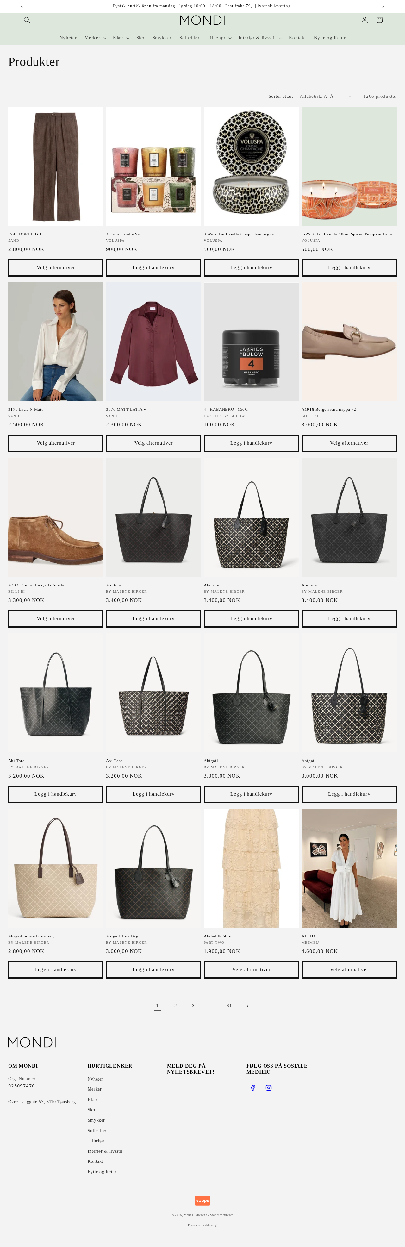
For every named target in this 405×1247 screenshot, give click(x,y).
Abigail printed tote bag (31, 936)
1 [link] (157, 1006)
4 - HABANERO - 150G (226, 409)
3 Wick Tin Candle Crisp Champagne (239, 234)
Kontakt (95, 1161)
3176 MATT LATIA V (126, 409)
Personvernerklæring (202, 1225)
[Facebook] (252, 1087)
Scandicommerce (221, 1215)
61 (229, 1005)
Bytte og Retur (102, 1171)
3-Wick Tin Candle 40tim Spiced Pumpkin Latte (347, 234)
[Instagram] (268, 1087)
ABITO (308, 936)
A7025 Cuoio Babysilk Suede (36, 585)
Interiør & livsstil (105, 1151)
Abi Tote (16, 760)
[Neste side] (247, 1006)
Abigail (211, 760)
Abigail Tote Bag (122, 936)
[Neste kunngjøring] (383, 6)
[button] (27, 20)
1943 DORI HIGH (24, 234)
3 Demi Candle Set (123, 234)
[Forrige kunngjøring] (22, 6)
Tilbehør (96, 1140)
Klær (92, 1099)
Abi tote (114, 585)
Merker (95, 1089)
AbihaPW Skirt (218, 936)
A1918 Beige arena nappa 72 (329, 409)
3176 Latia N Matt (25, 409)
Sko (91, 1109)
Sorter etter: (281, 96)
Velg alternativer (56, 267)
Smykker (96, 1120)
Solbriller (97, 1130)
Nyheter (95, 1079)
